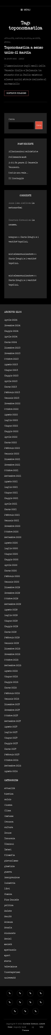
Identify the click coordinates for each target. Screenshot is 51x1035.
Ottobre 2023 (11, 359)
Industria (9, 883)
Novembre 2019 (12, 593)
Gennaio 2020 (11, 582)
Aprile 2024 (10, 336)
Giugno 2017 (10, 738)
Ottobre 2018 (11, 660)
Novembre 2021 (12, 465)
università (10, 978)
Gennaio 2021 (11, 520)
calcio (7, 799)
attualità (9, 38)
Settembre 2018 (12, 665)
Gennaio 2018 (11, 699)
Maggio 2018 (11, 682)
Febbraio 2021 (12, 515)
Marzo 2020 (10, 571)
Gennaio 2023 (11, 398)
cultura (8, 827)
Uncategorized (12, 972)
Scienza (8, 922)
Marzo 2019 (10, 632)
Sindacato (9, 933)
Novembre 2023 (12, 353)
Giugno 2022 (11, 426)
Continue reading (17, 94)
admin (21, 59)
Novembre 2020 (12, 526)
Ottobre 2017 (11, 715)
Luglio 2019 (11, 615)
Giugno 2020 (11, 554)
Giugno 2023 (11, 370)
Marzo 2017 (10, 749)
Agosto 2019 (10, 610)
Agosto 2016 (11, 771)
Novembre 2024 (12, 325)
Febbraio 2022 (12, 448)
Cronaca (8, 822)
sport (7, 955)
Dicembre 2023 (12, 348)
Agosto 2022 (11, 414)
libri (7, 888)
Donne (7, 833)
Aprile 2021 (10, 504)
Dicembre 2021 (12, 459)
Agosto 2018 (11, 671)
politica (27, 38)
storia (7, 42)
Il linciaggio (16, 178)
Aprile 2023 (10, 381)
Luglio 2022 (11, 420)
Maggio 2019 (11, 626)
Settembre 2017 (12, 721)
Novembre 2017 (12, 710)
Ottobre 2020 (11, 532)
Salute (8, 911)
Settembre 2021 (12, 476)
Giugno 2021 (11, 492)
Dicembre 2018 (12, 649)
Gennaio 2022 (11, 453)
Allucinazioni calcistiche (23, 151)
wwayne (12, 237)
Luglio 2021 (11, 487)
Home (10, 1027)
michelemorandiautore (20, 254)
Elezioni (9, 844)
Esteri (7, 849)
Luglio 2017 (10, 732)
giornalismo (11, 861)
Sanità (7, 916)
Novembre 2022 (12, 403)
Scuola (8, 927)
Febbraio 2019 (12, 637)
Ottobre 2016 (11, 760)
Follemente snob (17, 157)
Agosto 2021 (11, 481)
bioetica (8, 794)
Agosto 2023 (11, 364)
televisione (10, 966)
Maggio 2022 (11, 431)
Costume (19, 38)
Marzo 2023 (10, 387)
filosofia (9, 855)
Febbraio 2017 (11, 754)
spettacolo (10, 950)
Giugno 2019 (11, 621)
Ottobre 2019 (11, 598)
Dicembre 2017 (12, 704)
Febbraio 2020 (12, 576)
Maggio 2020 (11, 559)
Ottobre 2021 (11, 470)
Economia (9, 838)
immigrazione (12, 877)
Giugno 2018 (11, 676)
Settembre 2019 (12, 604)
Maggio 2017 (11, 743)
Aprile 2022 (10, 437)
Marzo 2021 (10, 509)
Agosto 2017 (10, 727)
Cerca (11, 119)
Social (8, 939)
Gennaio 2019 (11, 643)
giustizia (9, 866)
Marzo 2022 (10, 442)
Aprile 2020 (10, 565)
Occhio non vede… (18, 173)
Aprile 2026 (10, 320)
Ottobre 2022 (11, 409)
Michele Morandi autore (34, 1024)
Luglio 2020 (11, 548)
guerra (8, 872)
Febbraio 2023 (12, 392)
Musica (8, 894)
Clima (7, 810)
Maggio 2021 (11, 498)
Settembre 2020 (12, 537)
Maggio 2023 (11, 375)
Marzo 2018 (10, 688)
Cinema (8, 805)
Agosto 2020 (11, 543)
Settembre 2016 (12, 766)
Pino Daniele (11, 900)
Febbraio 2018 (12, 693)
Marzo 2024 (10, 342)
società (36, 38)
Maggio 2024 (11, 331)
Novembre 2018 (12, 654)
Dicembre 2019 (12, 587)
